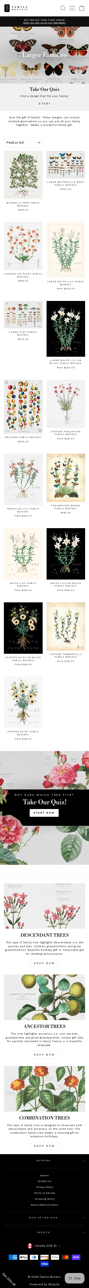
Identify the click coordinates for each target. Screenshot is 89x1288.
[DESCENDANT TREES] (44, 906)
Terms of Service (44, 1193)
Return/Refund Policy (44, 1205)
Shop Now (44, 1054)
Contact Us (45, 1181)
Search (44, 1175)
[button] (11, 1276)
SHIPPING (43, 1160)
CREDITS (43, 1232)
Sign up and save (43, 1218)
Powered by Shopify (45, 1284)
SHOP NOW (44, 963)
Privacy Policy (44, 1187)
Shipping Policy (44, 1199)
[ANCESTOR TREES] (44, 997)
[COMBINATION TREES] (44, 1089)
